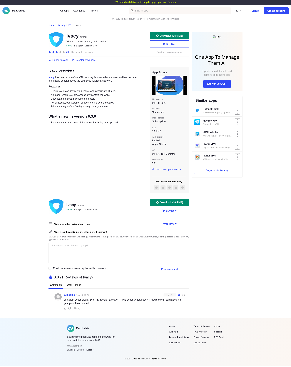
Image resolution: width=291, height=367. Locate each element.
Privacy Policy (200, 331)
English (71, 350)
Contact (218, 326)
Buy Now (171, 44)
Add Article (175, 342)
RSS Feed (219, 337)
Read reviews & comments (169, 52)
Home (51, 25)
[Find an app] (131, 11)
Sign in (255, 10)
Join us (172, 2)
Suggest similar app (217, 170)
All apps (64, 10)
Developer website (85, 60)
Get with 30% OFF (217, 84)
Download (171, 35)
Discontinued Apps (179, 337)
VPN (70, 25)
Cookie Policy (200, 342)
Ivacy (51, 77)
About (172, 326)
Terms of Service (202, 326)
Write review (169, 223)
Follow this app (60, 60)
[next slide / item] (184, 85)
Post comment (169, 269)
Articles (94, 10)
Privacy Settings (201, 337)
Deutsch (81, 350)
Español (90, 350)
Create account (276, 10)
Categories (79, 10)
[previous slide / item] (154, 85)
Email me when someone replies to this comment (79, 268)
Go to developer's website (168, 169)
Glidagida (69, 294)
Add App (173, 331)
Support (218, 331)
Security (61, 25)
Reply (77, 308)
